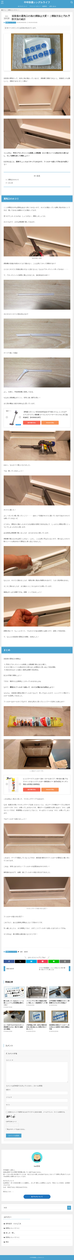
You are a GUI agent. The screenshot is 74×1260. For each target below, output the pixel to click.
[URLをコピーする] (65, 961)
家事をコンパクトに (10, 22)
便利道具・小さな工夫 (13, 1223)
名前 (8, 1089)
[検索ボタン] (71, 2)
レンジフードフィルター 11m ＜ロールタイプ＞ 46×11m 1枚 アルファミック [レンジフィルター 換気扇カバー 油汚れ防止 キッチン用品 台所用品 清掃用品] (45, 781)
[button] (9, 961)
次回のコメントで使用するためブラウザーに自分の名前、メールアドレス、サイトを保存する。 (37, 1112)
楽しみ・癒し (10, 1233)
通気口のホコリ (13, 179)
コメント (9, 1060)
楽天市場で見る (32, 422)
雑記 (7, 1242)
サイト (8, 1104)
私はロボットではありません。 (16, 1129)
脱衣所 (26, 951)
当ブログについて (37, 1196)
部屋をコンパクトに (13, 1237)
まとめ (10, 183)
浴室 (21, 951)
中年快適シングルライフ (37, 2)
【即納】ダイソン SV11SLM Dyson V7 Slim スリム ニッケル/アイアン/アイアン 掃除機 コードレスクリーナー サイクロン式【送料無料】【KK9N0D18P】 (45, 414)
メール (9, 1097)
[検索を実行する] (69, 1208)
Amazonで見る (50, 422)
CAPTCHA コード (11, 1121)
